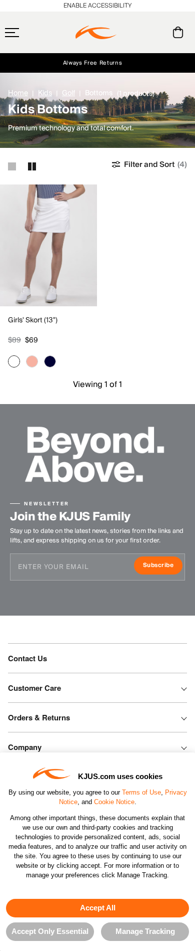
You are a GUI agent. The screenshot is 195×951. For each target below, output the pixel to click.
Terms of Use (141, 792)
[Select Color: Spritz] (32, 361)
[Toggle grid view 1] (12, 166)
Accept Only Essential (50, 931)
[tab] (179, 32)
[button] (31, 33)
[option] (48, 245)
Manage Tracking (145, 931)
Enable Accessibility (98, 6)
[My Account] (157, 32)
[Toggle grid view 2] (32, 166)
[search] (137, 32)
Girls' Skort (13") (33, 320)
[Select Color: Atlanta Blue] (50, 361)
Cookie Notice (114, 802)
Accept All (98, 907)
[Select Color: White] (14, 361)
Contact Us (27, 658)
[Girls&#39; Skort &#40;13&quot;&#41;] (48, 245)
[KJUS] (96, 33)
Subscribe (162, 566)
